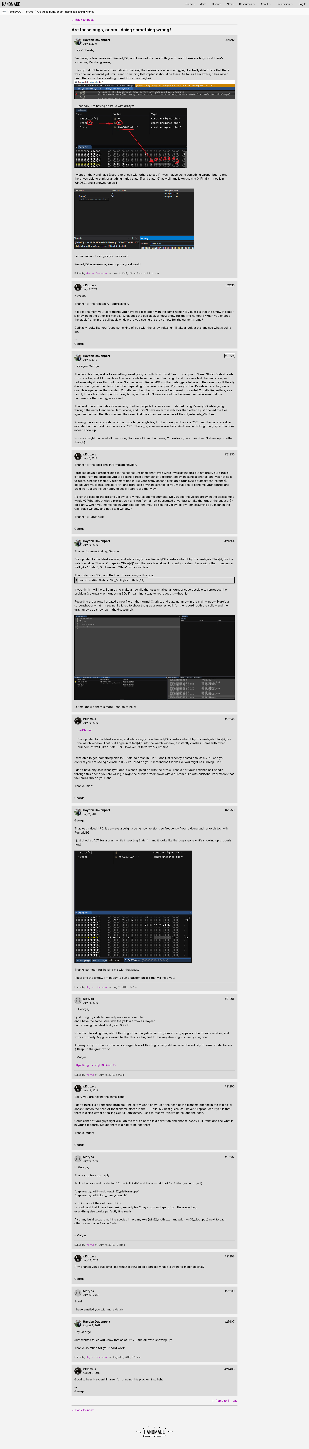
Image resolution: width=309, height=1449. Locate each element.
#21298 (230, 1256)
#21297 (230, 1157)
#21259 (230, 810)
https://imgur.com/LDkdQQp (93, 1065)
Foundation (284, 4)
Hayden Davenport (96, 40)
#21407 (229, 1321)
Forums (29, 11)
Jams (203, 4)
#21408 (229, 1369)
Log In (302, 4)
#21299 (230, 1291)
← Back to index (83, 19)
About (265, 4)
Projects (190, 4)
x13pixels (89, 285)
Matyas (88, 999)
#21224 (230, 356)
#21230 (230, 454)
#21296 (230, 1086)
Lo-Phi (81, 730)
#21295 (230, 999)
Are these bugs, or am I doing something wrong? (65, 11)
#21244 (229, 541)
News (230, 4)
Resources (246, 4)
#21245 (230, 719)
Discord (216, 4)
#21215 (230, 285)
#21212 (230, 40)
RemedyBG (14, 11)
